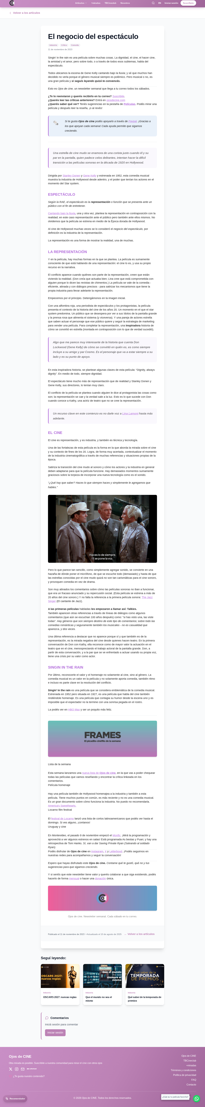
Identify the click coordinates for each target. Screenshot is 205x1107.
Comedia (75, 45)
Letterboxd (115, 851)
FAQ (193, 1080)
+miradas (95, 3)
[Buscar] (153, 2)
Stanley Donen (71, 175)
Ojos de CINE (188, 1056)
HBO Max (74, 709)
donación (100, 878)
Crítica (64, 45)
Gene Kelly (89, 175)
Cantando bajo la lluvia (61, 213)
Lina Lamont (130, 413)
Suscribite (118, 96)
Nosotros (125, 3)
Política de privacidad (184, 1075)
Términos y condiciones (183, 1070)
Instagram (97, 851)
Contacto (191, 1084)
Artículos (79, 3)
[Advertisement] (22, 71)
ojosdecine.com (115, 100)
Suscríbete (188, 3)
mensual (74, 878)
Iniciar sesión (171, 3)
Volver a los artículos (26, 12)
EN (159, 3)
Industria (53, 45)
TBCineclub (110, 3)
